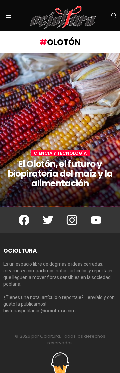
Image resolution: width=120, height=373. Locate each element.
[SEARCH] (114, 15)
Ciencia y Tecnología (60, 153)
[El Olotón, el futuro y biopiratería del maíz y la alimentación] (60, 130)
